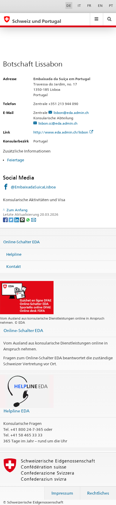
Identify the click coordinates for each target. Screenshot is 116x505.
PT (111, 5)
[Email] (33, 219)
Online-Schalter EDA (21, 241)
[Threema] (23, 219)
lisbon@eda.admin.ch (71, 113)
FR (89, 5)
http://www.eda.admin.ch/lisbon (60, 132)
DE (68, 5)
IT (79, 5)
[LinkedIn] (17, 219)
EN (100, 5)
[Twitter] (11, 219)
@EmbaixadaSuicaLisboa (33, 187)
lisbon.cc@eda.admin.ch (57, 123)
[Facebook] (6, 219)
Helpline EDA (16, 410)
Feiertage (15, 160)
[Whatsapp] (28, 219)
